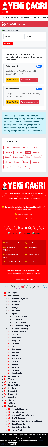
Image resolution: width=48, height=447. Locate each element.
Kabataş (8, 162)
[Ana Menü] (7, 13)
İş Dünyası (17, 349)
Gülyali (7, 157)
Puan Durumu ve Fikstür (10, 256)
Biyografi (16, 358)
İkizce (28, 157)
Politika (18, 270)
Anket (37, 17)
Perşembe (8, 167)
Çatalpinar (8, 152)
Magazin (16, 341)
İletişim (11, 403)
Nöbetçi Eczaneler (13, 243)
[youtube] (23, 287)
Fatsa (28, 152)
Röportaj (16, 337)
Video (11, 379)
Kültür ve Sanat (28, 273)
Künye (11, 400)
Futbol (19, 320)
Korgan (17, 162)
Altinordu (16, 147)
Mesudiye (35, 162)
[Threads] (34, 228)
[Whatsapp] (39, 228)
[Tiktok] (30, 228)
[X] (9, 228)
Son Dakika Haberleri (14, 262)
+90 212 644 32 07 (25, 214)
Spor (37, 270)
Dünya (24, 270)
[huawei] (36, 234)
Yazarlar (12, 382)
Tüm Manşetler (33, 255)
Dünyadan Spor (23, 326)
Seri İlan (12, 388)
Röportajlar (25, 17)
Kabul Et (12, 444)
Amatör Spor (22, 317)
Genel (15, 355)
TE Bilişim (29, 280)
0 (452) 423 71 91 (30, 79)
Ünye (26, 167)
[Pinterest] (13, 228)
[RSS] (43, 228)
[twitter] (13, 287)
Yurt (14, 346)
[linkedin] (45, 287)
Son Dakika (17, 373)
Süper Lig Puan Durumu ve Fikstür (27, 421)
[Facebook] (5, 228)
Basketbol (21, 323)
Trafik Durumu (33, 247)
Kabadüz (37, 157)
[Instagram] (18, 228)
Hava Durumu (33, 243)
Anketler (12, 397)
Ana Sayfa (12, 293)
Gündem (10, 270)
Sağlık (15, 361)
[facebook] (7, 287)
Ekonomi (31, 270)
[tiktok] (34, 287)
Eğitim (15, 364)
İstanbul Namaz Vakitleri (10, 249)
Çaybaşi (19, 152)
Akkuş (7, 147)
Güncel (15, 352)
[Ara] (3, 13)
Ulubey (18, 167)
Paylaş (9, 43)
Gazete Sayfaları (10, 17)
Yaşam (37, 273)
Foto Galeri (13, 376)
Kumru (25, 162)
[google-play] (25, 234)
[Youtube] (26, 228)
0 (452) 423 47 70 (31, 102)
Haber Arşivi (32, 262)
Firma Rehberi (14, 385)
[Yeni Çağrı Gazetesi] (25, 5)
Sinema (15, 370)
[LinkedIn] (22, 228)
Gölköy (36, 152)
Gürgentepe (18, 157)
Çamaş (35, 147)
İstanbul (16, 367)
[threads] (39, 287)
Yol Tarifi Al (13, 79)
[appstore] (13, 234)
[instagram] (18, 287)
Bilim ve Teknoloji (14, 273)
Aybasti (26, 147)
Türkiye (15, 343)
